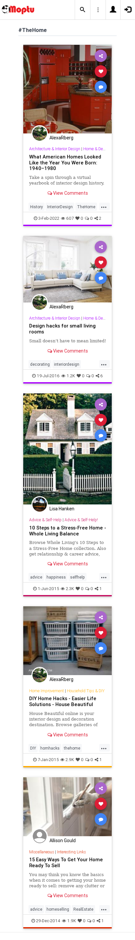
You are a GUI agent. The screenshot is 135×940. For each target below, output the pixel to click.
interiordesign (66, 364)
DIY (33, 748)
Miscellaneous (41, 851)
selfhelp (77, 577)
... (104, 206)
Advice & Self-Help (45, 519)
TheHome (86, 206)
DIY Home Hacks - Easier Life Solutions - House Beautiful (62, 701)
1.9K (71, 921)
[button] (82, 9)
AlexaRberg (61, 138)
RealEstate (83, 909)
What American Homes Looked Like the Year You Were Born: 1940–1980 (65, 163)
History (36, 206)
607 (70, 218)
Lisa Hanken (61, 509)
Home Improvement (46, 690)
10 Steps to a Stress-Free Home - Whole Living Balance (67, 531)
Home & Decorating (100, 148)
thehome (72, 748)
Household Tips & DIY (86, 690)
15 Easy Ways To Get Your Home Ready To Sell (66, 862)
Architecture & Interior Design (54, 148)
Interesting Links (71, 851)
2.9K (70, 759)
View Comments (70, 193)
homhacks (50, 748)
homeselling (58, 909)
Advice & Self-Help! (81, 519)
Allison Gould (62, 840)
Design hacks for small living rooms (62, 329)
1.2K (71, 376)
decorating (40, 364)
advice (36, 577)
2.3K (70, 588)
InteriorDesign (60, 206)
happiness (56, 577)
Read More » (67, 88)
